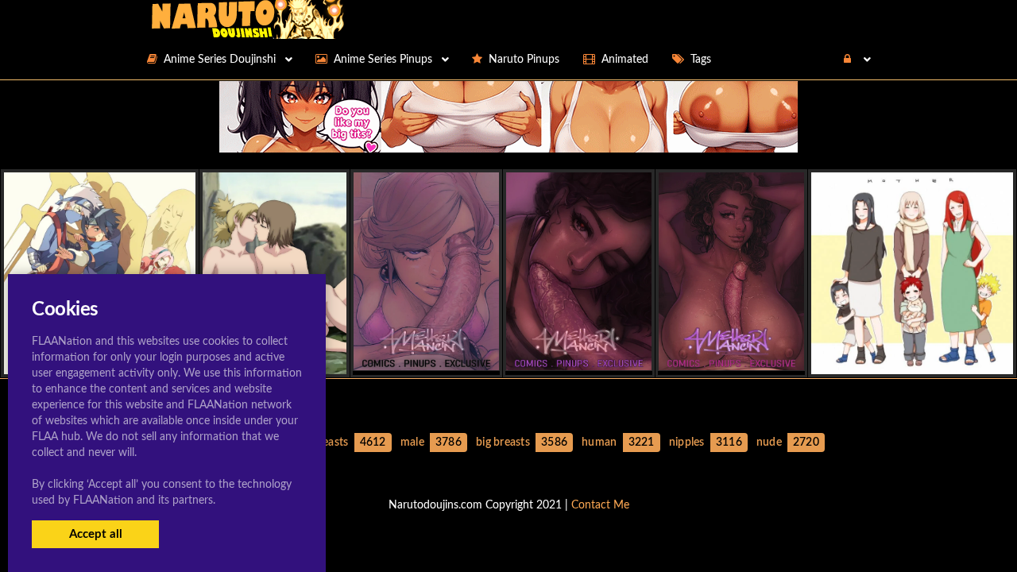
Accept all (95, 534)
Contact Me (600, 505)
